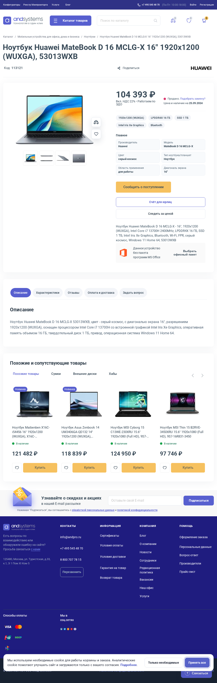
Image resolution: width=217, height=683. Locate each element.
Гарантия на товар (113, 568)
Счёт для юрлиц (160, 202)
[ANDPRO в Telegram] (65, 629)
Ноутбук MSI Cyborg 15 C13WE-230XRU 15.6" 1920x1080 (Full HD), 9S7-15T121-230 (129, 432)
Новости (146, 552)
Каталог (8, 36)
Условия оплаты (111, 545)
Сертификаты (109, 535)
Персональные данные (195, 547)
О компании (148, 544)
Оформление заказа (193, 537)
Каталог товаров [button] (75, 21)
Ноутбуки (89, 36)
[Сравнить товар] (96, 122)
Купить (40, 467)
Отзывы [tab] (73, 292)
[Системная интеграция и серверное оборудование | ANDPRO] (23, 21)
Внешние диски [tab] (85, 374)
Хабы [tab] (113, 374)
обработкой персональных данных (93, 510)
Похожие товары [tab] (26, 374)
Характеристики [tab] (47, 292)
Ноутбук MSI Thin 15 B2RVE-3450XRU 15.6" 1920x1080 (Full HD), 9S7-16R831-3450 (181, 432)
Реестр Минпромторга (35, 4)
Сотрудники (148, 560)
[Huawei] (201, 68)
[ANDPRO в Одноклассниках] (68, 629)
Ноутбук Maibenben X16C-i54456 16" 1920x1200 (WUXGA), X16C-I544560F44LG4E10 (31, 432)
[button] (173, 21)
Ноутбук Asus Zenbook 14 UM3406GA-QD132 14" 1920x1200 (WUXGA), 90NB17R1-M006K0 (80, 432)
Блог (68, 4)
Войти (193, 4)
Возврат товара (111, 577)
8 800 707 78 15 (70, 559)
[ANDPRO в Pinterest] (71, 629)
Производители (190, 563)
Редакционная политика (150, 570)
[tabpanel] (108, 323)
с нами (35, 549)
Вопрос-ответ (188, 555)
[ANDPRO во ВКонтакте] (61, 629)
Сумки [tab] (56, 374)
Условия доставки (113, 556)
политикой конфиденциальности (137, 510)
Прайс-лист (187, 571)
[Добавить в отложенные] (96, 134)
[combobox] (129, 21)
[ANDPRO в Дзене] (75, 629)
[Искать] (155, 20)
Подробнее (128, 665)
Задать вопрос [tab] (133, 292)
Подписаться (199, 500)
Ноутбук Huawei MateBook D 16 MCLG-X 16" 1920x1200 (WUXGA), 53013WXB (145, 36)
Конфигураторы (11, 4)
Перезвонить (72, 572)
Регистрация (207, 4)
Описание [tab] (21, 292)
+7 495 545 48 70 (151, 4)
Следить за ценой (160, 213)
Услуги (55, 4)
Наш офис (146, 588)
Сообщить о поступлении (143, 187)
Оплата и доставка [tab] (101, 292)
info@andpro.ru (70, 537)
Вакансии (146, 579)
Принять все (197, 662)
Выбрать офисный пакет (185, 252)
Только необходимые (163, 662)
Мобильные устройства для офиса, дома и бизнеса (48, 36)
